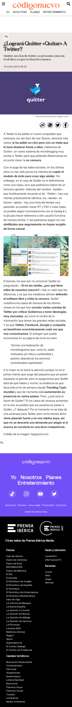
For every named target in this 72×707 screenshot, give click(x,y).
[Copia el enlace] (42, 125)
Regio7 (10, 636)
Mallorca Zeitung (15, 632)
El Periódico (13, 589)
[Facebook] (66, 125)
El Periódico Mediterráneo (20, 596)
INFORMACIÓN (14, 567)
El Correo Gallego (16, 646)
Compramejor (14, 666)
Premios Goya (14, 687)
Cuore (48, 572)
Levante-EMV (13, 628)
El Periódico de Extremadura (22, 592)
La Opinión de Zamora (18, 621)
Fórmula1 (11, 669)
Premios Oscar (14, 691)
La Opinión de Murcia (18, 614)
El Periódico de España (19, 585)
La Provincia (13, 625)
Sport (9, 639)
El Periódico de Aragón (19, 581)
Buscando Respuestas (19, 662)
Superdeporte (14, 643)
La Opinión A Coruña (18, 610)
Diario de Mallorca (16, 571)
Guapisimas (13, 673)
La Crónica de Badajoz (18, 603)
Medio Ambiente (15, 702)
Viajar (48, 579)
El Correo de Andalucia (19, 650)
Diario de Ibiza (14, 564)
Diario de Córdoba (16, 560)
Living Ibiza (12, 698)
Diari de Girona (14, 556)
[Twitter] (58, 125)
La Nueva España (16, 607)
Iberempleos (13, 676)
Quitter (7, 151)
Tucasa (10, 695)
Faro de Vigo (13, 600)
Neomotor (12, 684)
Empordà (11, 578)
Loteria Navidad (15, 680)
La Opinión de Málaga (18, 618)
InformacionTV (53, 560)
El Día (9, 574)
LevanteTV (51, 556)
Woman (49, 583)
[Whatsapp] (50, 125)
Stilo (47, 576)
